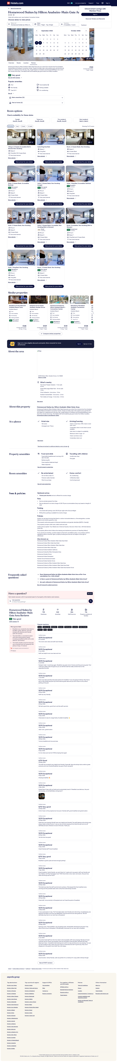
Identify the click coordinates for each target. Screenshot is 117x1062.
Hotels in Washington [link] (12, 1018)
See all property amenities (45, 467)
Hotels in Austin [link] (11, 1021)
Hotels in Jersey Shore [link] (30, 1001)
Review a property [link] (47, 993)
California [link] (28, 968)
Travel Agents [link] (63, 995)
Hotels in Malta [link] (28, 999)
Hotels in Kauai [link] (28, 1010)
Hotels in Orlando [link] (11, 993)
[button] (40, 39)
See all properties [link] (16, 8)
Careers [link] (97, 988)
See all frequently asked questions (47, 585)
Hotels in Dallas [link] (11, 1048)
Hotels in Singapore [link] (30, 990)
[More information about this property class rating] (13, 15)
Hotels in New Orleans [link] (12, 996)
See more (40, 401)
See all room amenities (44, 484)
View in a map (42, 377)
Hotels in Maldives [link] (29, 993)
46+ (90, 58)
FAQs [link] (43, 988)
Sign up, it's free (88, 344)
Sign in (108, 3)
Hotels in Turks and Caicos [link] (31, 988)
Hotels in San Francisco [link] (12, 1004)
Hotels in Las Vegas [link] (12, 985)
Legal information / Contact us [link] (85, 993)
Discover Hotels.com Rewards (95, 19)
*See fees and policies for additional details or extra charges (52, 446)
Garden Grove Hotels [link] (37, 968)
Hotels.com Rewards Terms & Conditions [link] (85, 1001)
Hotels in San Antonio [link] (12, 1026)
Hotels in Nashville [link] (11, 1001)
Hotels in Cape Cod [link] (30, 1015)
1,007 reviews (13, 621)
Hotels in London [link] (11, 1037)
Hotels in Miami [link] (11, 1010)
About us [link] (98, 985)
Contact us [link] (45, 990)
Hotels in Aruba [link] (28, 985)
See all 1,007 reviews (14, 77)
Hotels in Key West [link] (12, 1034)
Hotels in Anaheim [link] (11, 1045)
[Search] (91, 601)
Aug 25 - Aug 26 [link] (39, 121)
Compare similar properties (52, 333)
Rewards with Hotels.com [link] (102, 993)
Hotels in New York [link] (11, 988)
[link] (95, 25)
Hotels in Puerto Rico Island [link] (31, 1007)
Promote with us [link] (64, 992)
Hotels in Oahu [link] (28, 1012)
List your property (80, 3)
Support (91, 3)
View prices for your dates (24, 162)
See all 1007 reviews (45, 963)
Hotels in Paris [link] (10, 1012)
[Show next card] (93, 313)
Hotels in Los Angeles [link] (12, 1007)
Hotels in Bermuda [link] (29, 996)
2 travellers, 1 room (69, 25)
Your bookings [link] (46, 985)
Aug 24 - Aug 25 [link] (17, 121)
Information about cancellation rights (48, 415)
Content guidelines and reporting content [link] (84, 997)
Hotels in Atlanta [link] (11, 1023)
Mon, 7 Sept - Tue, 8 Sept (45, 25)
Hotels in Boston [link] (11, 1029)
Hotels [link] (9, 968)
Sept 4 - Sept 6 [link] (83, 121)
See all (10, 93)
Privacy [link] (79, 988)
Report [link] (14, 650)
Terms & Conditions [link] (83, 985)
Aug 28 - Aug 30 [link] (61, 121)
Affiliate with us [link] (64, 987)
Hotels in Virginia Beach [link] (13, 1040)
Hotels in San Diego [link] (12, 999)
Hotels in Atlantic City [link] (12, 1032)
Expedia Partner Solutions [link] (66, 989)
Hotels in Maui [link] (28, 1004)
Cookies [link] (80, 990)
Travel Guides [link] (99, 990)
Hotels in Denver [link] (11, 1015)
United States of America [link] (18, 968)
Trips (97, 3)
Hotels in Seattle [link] (11, 1043)
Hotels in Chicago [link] (11, 990)
